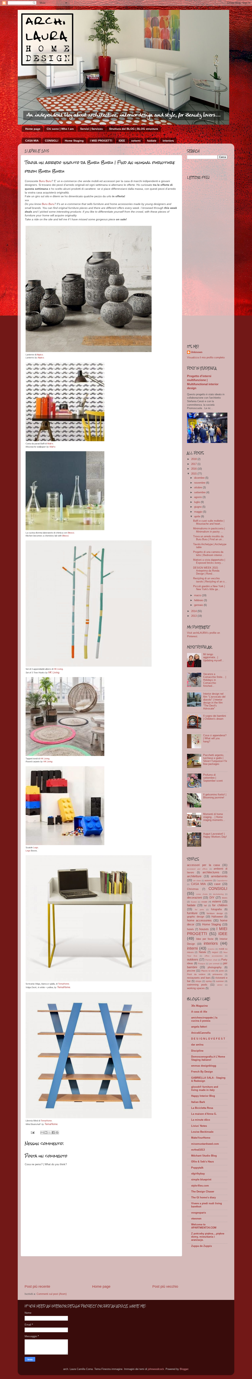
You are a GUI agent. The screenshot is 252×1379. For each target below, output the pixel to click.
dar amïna (197, 1044)
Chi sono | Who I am (60, 128)
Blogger (184, 1369)
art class (197, 880)
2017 (194, 464)
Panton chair (211, 960)
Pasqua (201, 963)
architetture (194, 876)
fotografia (216, 909)
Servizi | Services (91, 128)
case (217, 884)
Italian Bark (198, 1102)
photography (215, 967)
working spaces (196, 988)
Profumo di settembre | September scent (213, 778)
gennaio (199, 605)
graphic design (195, 916)
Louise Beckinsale (202, 1131)
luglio (197, 502)
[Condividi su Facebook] (53, 1132)
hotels (190, 929)
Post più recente (37, 1286)
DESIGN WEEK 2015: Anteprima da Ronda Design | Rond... (206, 570)
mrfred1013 (198, 1149)
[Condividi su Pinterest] (57, 1132)
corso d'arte (202, 894)
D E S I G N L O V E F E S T (208, 1038)
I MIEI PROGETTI (101, 140)
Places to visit (208, 971)
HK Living (58, 669)
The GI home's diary (203, 1197)
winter (219, 985)
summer (220, 981)
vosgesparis (198, 1212)
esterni (136, 140)
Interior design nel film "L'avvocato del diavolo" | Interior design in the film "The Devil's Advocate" (214, 701)
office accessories (214, 956)
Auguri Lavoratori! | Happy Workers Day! (215, 835)
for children (219, 905)
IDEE (122, 140)
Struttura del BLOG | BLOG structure (133, 128)
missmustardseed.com (205, 1144)
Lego (35, 847)
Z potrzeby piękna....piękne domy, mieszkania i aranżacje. (207, 1236)
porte (221, 971)
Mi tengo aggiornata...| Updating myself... (213, 657)
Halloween (217, 916)
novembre (200, 482)
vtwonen (196, 1218)
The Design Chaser (202, 1191)
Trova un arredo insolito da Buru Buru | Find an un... (208, 538)
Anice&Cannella (200, 1032)
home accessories (199, 920)
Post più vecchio (165, 1286)
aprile (197, 516)
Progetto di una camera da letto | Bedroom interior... (208, 553)
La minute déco (200, 1119)
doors (224, 898)
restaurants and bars (199, 977)
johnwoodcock (156, 1369)
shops (198, 981)
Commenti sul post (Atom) (52, 1294)
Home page (32, 128)
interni (192, 948)
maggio (198, 511)
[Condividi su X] (50, 1132)
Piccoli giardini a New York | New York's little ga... (209, 588)
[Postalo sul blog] (46, 1132)
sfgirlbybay (198, 1173)
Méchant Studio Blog (204, 1155)
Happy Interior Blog (203, 1096)
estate (204, 902)
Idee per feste (204, 939)
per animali (214, 963)
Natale (202, 952)
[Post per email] (32, 1132)
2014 (194, 611)
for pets (199, 909)
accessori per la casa (203, 865)
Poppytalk (197, 1167)
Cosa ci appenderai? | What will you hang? (214, 738)
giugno (198, 506)
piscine (191, 970)
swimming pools (197, 984)
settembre (200, 492)
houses (204, 929)
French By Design (202, 1071)
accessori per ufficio (197, 869)
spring (209, 981)
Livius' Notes (199, 1126)
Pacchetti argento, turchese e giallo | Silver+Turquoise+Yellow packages (215, 759)
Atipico (40, 354)
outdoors (192, 959)
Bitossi (71, 533)
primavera (217, 974)
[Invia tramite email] (42, 1132)
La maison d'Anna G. (204, 1114)
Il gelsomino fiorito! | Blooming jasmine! (214, 796)
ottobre (198, 487)
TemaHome (63, 984)
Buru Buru (45, 181)
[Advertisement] (101, 1270)
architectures (211, 872)
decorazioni (194, 897)
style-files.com (200, 1185)
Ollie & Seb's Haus (202, 1161)
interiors (168, 140)
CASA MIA (32, 140)
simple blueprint (201, 1179)
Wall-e (50, 443)
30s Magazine (199, 1005)
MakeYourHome (200, 1137)
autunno (208, 880)
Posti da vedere (196, 974)
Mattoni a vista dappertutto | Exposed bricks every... (209, 561)
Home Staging (74, 140)
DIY (211, 897)
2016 (194, 468)
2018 (194, 459)
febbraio (199, 600)
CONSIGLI (51, 140)
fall (205, 905)
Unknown (196, 352)
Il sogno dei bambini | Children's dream (214, 717)
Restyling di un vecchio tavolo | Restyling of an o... (210, 580)
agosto (198, 497)
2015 (194, 473)
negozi (215, 952)
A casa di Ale (199, 1011)
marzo (198, 595)
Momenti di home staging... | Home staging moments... (214, 817)
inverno (211, 949)
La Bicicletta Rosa (202, 1108)
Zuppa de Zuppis (201, 1246)
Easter (194, 902)
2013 (194, 616)
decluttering (218, 894)
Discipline (197, 1050)
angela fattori (199, 1026)
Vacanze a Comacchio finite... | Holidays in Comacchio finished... (214, 680)
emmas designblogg (203, 1065)
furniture (192, 913)
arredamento (219, 876)
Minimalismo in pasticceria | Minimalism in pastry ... (209, 530)
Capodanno (222, 880)
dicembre (199, 477)
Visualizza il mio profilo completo (206, 357)
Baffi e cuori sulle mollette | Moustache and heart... (208, 522)
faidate (151, 140)
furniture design (215, 913)
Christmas (193, 889)
